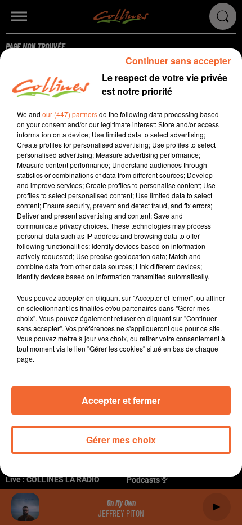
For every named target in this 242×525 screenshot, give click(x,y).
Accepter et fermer (121, 400)
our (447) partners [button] (69, 114)
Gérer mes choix (121, 439)
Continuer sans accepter (178, 60)
